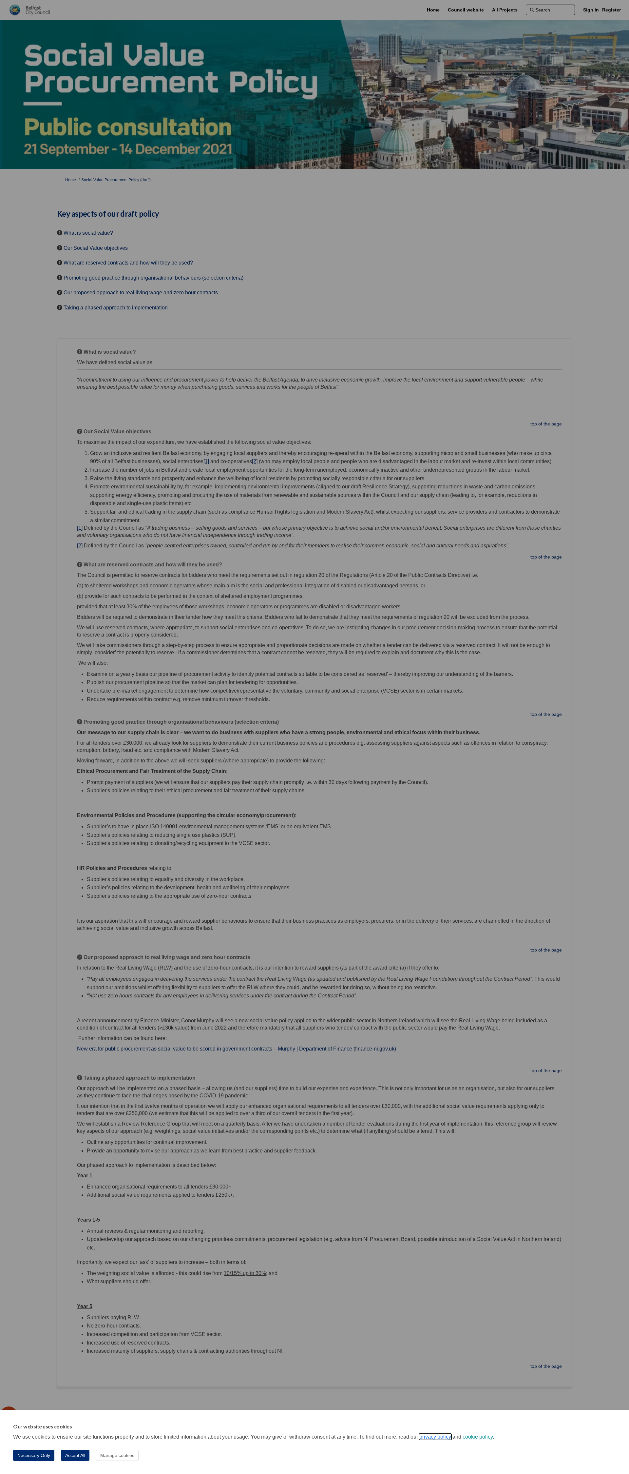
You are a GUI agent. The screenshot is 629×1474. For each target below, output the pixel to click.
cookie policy (478, 1437)
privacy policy (435, 1437)
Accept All (75, 1455)
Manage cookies (117, 1455)
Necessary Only (33, 1455)
